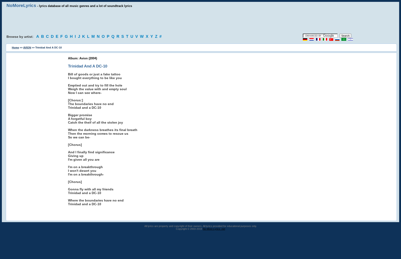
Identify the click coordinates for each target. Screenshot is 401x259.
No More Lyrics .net (214, 228)
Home (15, 47)
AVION (27, 47)
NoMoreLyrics (21, 5)
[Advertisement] (200, 20)
